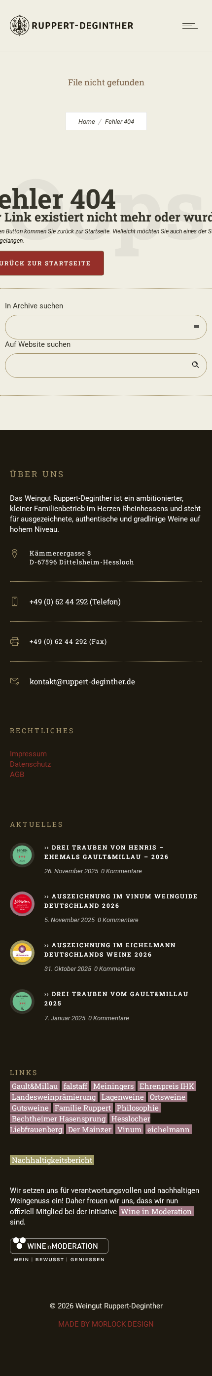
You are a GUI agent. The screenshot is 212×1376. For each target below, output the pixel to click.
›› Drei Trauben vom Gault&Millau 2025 (116, 998)
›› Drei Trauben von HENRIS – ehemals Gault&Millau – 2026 (106, 851)
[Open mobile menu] (192, 26)
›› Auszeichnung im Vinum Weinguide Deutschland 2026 (121, 900)
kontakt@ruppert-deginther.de (82, 681)
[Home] (71, 38)
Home (86, 121)
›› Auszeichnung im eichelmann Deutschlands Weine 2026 (110, 949)
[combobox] (106, 327)
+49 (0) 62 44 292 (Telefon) (75, 601)
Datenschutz (30, 764)
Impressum (28, 753)
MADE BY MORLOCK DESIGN (106, 1324)
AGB (17, 774)
